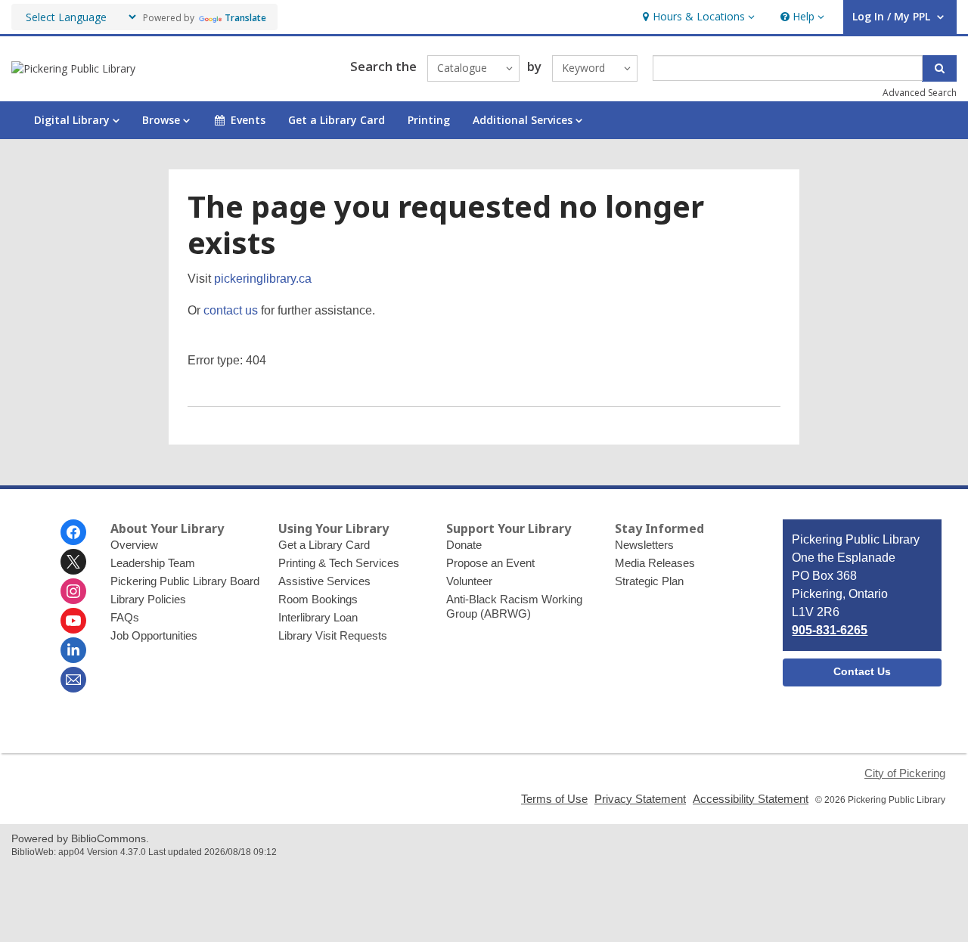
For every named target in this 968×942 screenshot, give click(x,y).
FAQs (124, 617)
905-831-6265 (829, 630)
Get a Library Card (336, 120)
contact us (230, 310)
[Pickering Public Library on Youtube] (73, 621)
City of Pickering (904, 773)
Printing (429, 120)
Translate (245, 17)
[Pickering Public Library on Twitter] (73, 562)
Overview (134, 544)
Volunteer (469, 581)
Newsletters (644, 544)
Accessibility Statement (750, 798)
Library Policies (148, 599)
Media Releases (655, 562)
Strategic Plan (649, 581)
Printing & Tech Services (338, 562)
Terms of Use (554, 798)
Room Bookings (318, 599)
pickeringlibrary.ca (263, 278)
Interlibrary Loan (318, 617)
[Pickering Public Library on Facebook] (73, 532)
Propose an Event (490, 562)
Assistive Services (324, 581)
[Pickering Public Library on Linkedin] (73, 650)
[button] (696, 17)
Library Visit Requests (332, 635)
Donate (464, 544)
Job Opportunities (153, 635)
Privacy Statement (640, 798)
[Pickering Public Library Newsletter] (73, 680)
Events (248, 120)
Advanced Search (920, 92)
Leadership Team (152, 562)
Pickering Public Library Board (184, 581)
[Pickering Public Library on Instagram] (73, 591)
